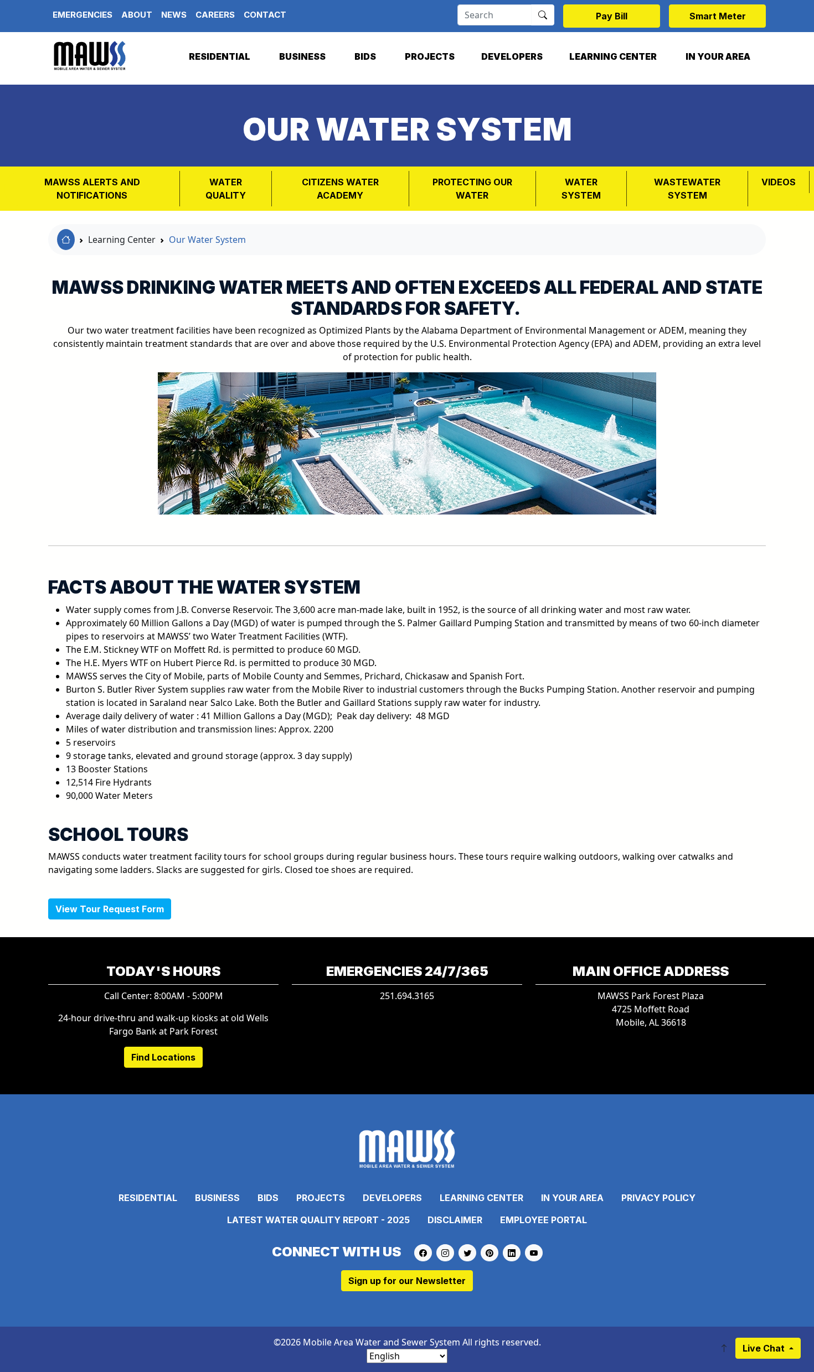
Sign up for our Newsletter (407, 1280)
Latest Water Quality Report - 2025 (318, 1219)
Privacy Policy (658, 1197)
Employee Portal (543, 1219)
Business (302, 56)
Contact (265, 14)
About (136, 14)
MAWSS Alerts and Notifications (92, 188)
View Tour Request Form (109, 908)
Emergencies (82, 14)
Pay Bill (611, 16)
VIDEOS (778, 182)
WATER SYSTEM (581, 188)
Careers (215, 14)
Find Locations (163, 1057)
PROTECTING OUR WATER (472, 188)
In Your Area (718, 56)
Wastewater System (687, 188)
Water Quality (225, 188)
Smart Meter (717, 16)
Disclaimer (454, 1219)
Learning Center (613, 56)
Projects (430, 56)
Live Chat (765, 1348)
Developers (512, 56)
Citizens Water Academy (340, 188)
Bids (365, 56)
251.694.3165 (407, 996)
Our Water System (207, 239)
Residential (219, 56)
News (174, 14)
